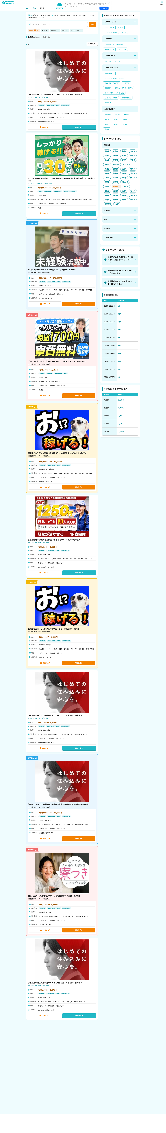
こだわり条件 (75, 30)
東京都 (126, 114)
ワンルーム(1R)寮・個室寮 (114, 78)
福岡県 (116, 124)
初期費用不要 (126, 98)
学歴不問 (126, 83)
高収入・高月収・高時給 (124, 88)
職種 (43, 30)
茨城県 (107, 124)
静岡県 (107, 129)
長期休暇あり (109, 73)
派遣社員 (108, 61)
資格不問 (108, 88)
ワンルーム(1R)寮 (111, 32)
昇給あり (108, 102)
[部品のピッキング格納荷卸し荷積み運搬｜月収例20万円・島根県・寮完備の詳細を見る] (62, 799)
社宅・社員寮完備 (111, 98)
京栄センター (109, 27)
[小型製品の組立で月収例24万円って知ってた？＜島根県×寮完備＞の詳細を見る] (62, 90)
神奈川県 (108, 114)
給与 (63, 30)
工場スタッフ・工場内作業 (114, 44)
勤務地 (32, 30)
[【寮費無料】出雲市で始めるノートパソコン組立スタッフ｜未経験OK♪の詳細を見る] (62, 356)
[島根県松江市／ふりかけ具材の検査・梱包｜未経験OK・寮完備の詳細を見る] (62, 623)
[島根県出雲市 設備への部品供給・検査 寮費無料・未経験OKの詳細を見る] (62, 264)
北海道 (125, 124)
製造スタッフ (109, 49)
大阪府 (116, 119)
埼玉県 (125, 119)
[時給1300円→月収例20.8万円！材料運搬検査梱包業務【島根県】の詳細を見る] (62, 891)
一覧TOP (34, 8)
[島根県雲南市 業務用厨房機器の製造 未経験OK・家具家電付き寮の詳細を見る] (62, 536)
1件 (119, 322)
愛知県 (117, 114)
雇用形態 (53, 30)
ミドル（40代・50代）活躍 (114, 93)
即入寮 (120, 27)
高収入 (124, 32)
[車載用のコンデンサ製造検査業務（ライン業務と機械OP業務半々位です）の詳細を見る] (62, 448)
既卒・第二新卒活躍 (112, 83)
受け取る (104, 8)
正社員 (117, 61)
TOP (27, 8)
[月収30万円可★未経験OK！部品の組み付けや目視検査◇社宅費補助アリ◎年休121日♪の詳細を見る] (62, 175)
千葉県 (107, 119)
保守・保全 (122, 49)
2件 (119, 306)
